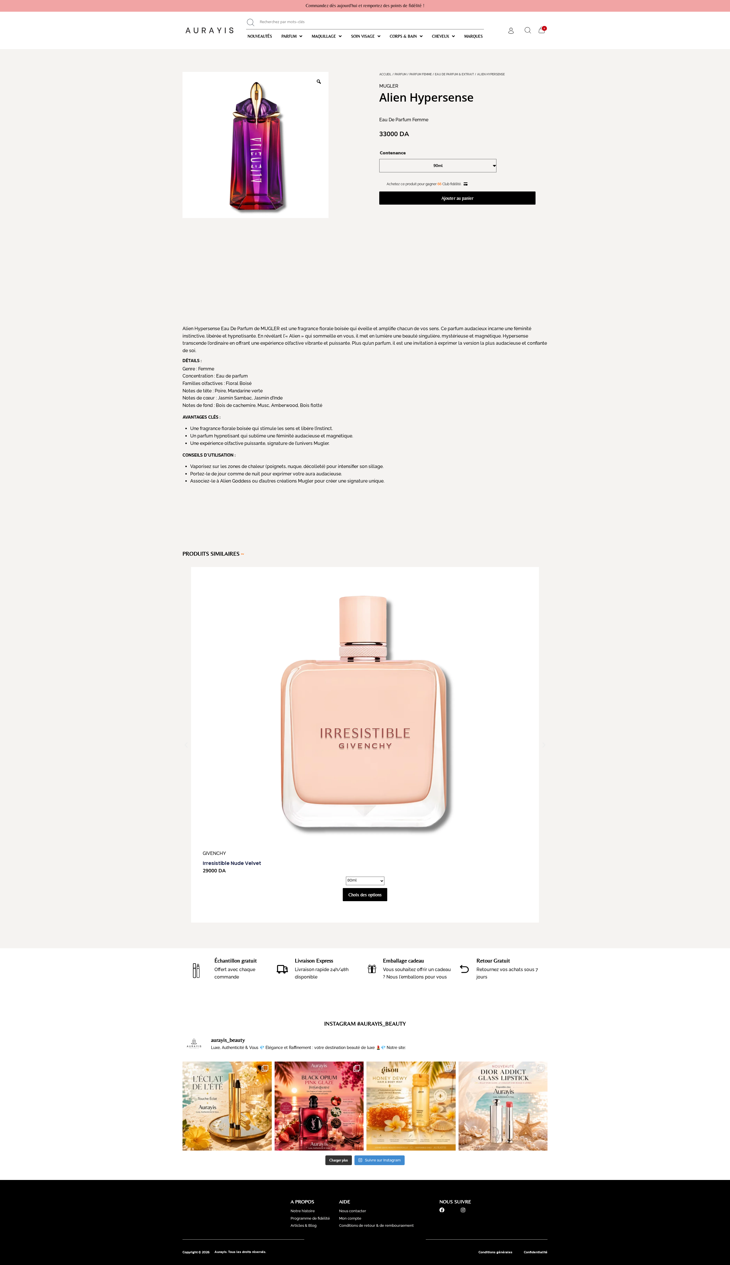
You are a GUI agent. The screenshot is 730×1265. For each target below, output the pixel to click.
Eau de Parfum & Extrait (454, 74)
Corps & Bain (403, 36)
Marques (473, 36)
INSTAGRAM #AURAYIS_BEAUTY (365, 1023)
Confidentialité (536, 1252)
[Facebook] (442, 1209)
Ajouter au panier (457, 198)
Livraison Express (314, 960)
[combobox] (365, 22)
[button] (186, 744)
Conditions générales (495, 1252)
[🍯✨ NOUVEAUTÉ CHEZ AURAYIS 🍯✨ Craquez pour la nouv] (411, 1106)
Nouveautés (260, 36)
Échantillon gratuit (235, 960)
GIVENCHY (214, 853)
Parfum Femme (420, 74)
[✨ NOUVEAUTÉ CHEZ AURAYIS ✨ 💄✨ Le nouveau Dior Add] (503, 1106)
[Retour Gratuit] (464, 969)
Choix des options (364, 894)
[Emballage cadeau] (372, 969)
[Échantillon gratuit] (196, 969)
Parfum (289, 36)
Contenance (393, 152)
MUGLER (388, 86)
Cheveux (440, 36)
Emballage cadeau (403, 960)
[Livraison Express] (282, 969)
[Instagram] (463, 1209)
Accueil (385, 74)
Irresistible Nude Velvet (232, 863)
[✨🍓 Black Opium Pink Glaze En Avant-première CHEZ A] (319, 1106)
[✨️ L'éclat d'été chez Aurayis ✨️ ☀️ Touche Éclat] (227, 1106)
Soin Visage (363, 36)
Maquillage (324, 36)
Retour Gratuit (493, 960)
